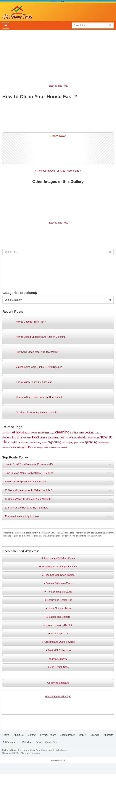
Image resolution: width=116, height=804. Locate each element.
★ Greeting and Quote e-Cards (58, 642)
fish (24, 438)
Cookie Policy (67, 735)
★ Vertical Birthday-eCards (58, 583)
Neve (13, 750)
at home (18, 432)
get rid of (66, 437)
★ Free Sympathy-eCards (58, 591)
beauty (41, 433)
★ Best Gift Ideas (58, 658)
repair (108, 442)
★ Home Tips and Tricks (58, 608)
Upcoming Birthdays (58, 683)
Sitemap (94, 735)
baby (27, 433)
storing (20, 447)
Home (6, 735)
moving (44, 442)
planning (91, 442)
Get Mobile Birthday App (58, 696)
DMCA (82, 735)
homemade (93, 437)
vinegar (40, 447)
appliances (6, 433)
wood (64, 447)
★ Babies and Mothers (58, 617)
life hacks (26, 442)
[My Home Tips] (17, 12)
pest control (80, 442)
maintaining (35, 442)
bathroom (33, 433)
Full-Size (60, 170)
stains (12, 447)
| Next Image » (73, 170)
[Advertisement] (58, 55)
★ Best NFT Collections (58, 650)
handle (75, 437)
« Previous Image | (45, 170)
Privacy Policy (48, 735)
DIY (20, 437)
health (83, 437)
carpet (52, 433)
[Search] (110, 25)
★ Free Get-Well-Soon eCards (58, 575)
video (34, 447)
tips (27, 446)
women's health (55, 447)
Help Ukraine (58, 1)
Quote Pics (51, 742)
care (47, 433)
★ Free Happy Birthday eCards (58, 558)
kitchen (18, 442)
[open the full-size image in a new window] (58, 115)
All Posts (108, 735)
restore (5, 447)
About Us (19, 735)
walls (46, 447)
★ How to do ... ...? (58, 633)
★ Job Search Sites (58, 667)
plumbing (101, 442)
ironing (11, 442)
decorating (9, 437)
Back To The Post (58, 85)
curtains (98, 433)
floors (29, 438)
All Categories (10, 742)
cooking (89, 432)
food (35, 437)
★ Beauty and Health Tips (58, 600)
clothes (74, 432)
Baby (38, 742)
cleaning (62, 432)
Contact (32, 735)
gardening (53, 437)
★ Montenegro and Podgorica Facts (58, 566)
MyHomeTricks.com (30, 753)
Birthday (26, 742)
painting (65, 442)
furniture (43, 437)
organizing (54, 442)
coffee (81, 433)
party (71, 442)
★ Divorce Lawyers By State (58, 625)
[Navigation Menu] (5, 25)
